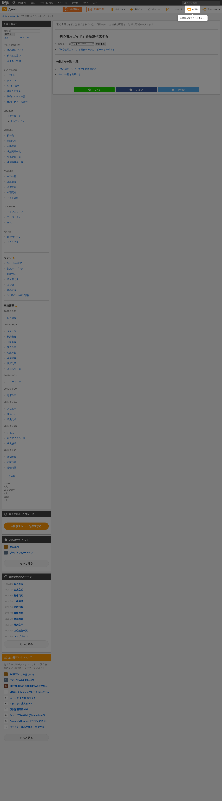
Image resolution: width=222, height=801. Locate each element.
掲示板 (195, 9)
